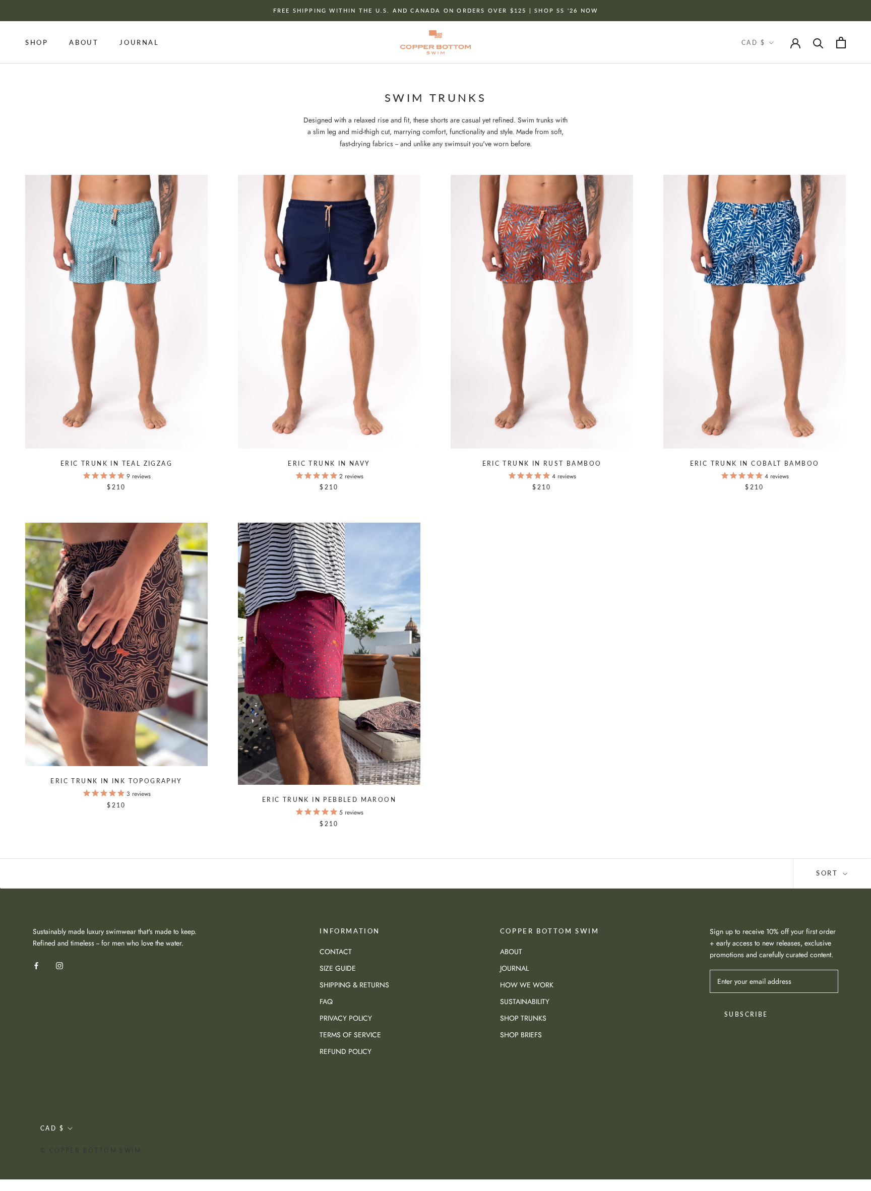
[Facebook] (36, 965)
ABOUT (83, 42)
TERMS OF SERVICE (350, 1035)
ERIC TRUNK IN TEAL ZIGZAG (116, 463)
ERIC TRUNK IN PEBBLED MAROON (329, 799)
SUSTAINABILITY (524, 1001)
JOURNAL (139, 42)
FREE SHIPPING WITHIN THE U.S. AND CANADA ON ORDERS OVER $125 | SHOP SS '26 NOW (435, 10)
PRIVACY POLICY (346, 1018)
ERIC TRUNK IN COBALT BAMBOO (755, 463)
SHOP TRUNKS (523, 1018)
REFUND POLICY (345, 1051)
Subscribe (746, 1014)
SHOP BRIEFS (521, 1035)
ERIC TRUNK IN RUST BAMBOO (542, 463)
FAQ (326, 1001)
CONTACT (336, 952)
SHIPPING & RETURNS (354, 985)
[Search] (818, 42)
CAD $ (753, 42)
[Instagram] (59, 965)
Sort (828, 873)
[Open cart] (841, 42)
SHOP (36, 42)
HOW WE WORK (526, 985)
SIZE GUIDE (338, 968)
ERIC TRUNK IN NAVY (329, 463)
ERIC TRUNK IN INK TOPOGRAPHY (116, 781)
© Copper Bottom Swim (90, 1150)
